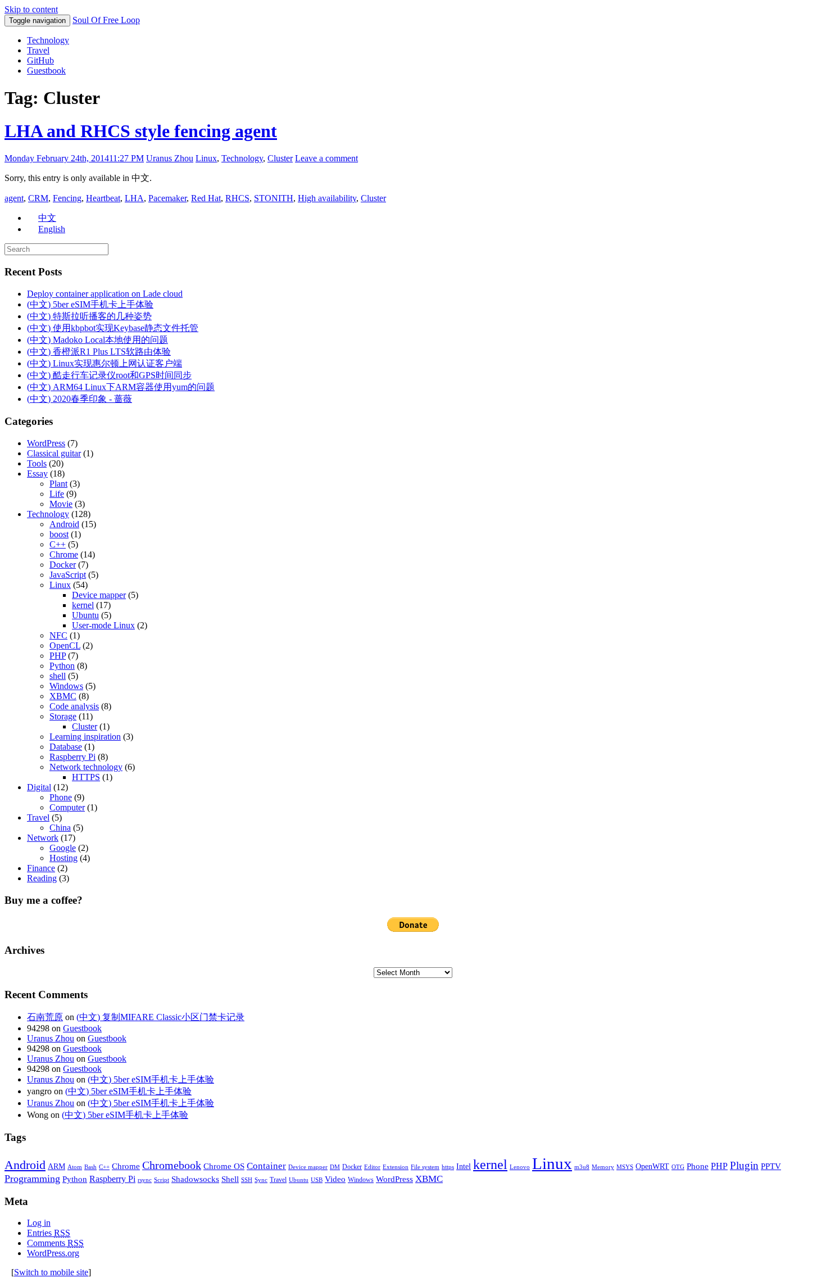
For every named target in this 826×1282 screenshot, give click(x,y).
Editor (372, 1167)
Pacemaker (167, 198)
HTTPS (86, 777)
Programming (32, 1178)
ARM (56, 1166)
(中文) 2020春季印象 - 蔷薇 (79, 399)
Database (65, 746)
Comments (55, 1243)
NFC (58, 635)
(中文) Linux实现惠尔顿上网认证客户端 (104, 363)
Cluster (280, 158)
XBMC (62, 696)
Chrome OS (223, 1166)
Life (56, 494)
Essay (37, 473)
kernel (83, 605)
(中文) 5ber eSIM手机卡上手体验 (90, 304)
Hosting (63, 858)
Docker (62, 564)
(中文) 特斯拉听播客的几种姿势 (89, 316)
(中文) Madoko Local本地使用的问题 (97, 340)
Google (62, 848)
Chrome (63, 554)
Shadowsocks (195, 1179)
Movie (60, 504)
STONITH (273, 198)
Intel (463, 1166)
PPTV (771, 1166)
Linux (206, 158)
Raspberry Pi (72, 757)
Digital (39, 787)
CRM (38, 198)
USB (317, 1180)
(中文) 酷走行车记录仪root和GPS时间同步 (109, 375)
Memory (603, 1167)
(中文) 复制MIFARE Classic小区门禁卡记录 (160, 1017)
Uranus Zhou (169, 158)
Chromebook (171, 1165)
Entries (48, 1233)
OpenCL (64, 645)
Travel (38, 50)
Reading (42, 878)
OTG (677, 1167)
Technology (48, 40)
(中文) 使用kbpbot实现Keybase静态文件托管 (112, 328)
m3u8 (581, 1167)
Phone (60, 797)
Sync (261, 1180)
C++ (57, 544)
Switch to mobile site (51, 1272)
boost (59, 534)
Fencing (67, 198)
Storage (62, 716)
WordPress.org (53, 1253)
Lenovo (520, 1167)
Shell (230, 1179)
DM (335, 1167)
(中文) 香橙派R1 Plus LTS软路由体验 (99, 351)
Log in (39, 1222)
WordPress (46, 443)
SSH (246, 1180)
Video (335, 1179)
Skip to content (31, 9)
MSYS (624, 1167)
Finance (41, 868)
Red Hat (206, 198)
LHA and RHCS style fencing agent (140, 131)
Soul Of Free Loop (106, 20)
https (448, 1167)
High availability (327, 198)
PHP (57, 655)
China (60, 827)
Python (62, 666)
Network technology (85, 767)
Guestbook (46, 70)
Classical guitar (54, 453)
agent (14, 198)
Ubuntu (85, 615)
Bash (90, 1167)
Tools (37, 463)
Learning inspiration (85, 736)
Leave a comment (326, 158)
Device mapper (99, 595)
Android (64, 524)
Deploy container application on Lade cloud (105, 293)
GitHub (40, 60)
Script (161, 1180)
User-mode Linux (103, 625)
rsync (145, 1180)
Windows (66, 686)
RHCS (237, 198)
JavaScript (67, 574)
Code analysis (74, 706)
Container (266, 1166)
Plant (58, 483)
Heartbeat (103, 198)
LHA (134, 198)
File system (425, 1167)
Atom (74, 1167)
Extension (396, 1167)
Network (42, 837)
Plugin (744, 1165)
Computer (67, 807)
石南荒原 (45, 1017)
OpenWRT (652, 1166)
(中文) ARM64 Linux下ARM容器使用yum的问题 (121, 387)
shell (57, 676)
